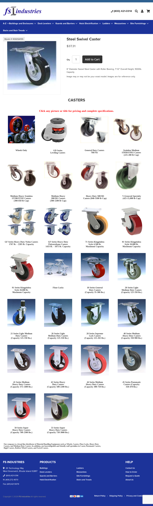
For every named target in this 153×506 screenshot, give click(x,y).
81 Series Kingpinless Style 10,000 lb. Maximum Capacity (131, 244)
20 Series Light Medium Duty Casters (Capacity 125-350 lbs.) (131, 290)
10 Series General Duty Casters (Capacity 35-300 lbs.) (95, 290)
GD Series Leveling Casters (57, 151)
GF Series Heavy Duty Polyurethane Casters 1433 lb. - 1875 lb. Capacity (58, 244)
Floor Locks (58, 288)
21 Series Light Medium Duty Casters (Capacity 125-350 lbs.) (21, 335)
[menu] (76, 27)
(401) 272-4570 (12, 479)
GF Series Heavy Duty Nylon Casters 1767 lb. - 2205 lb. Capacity (21, 243)
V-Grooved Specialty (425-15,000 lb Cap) (131, 197)
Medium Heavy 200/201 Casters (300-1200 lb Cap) (58, 198)
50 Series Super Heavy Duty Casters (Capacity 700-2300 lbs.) (21, 430)
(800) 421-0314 (123, 11)
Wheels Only (21, 150)
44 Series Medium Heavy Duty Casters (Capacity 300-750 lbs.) (94, 384)
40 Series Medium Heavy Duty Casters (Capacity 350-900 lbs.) (131, 335)
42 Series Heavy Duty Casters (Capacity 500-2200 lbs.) (58, 384)
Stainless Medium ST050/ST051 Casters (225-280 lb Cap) (131, 152)
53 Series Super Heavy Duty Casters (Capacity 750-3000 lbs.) (58, 430)
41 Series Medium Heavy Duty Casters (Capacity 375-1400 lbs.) (21, 384)
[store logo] (27, 11)
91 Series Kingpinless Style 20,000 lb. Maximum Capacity (21, 290)
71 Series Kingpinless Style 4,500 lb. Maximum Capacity (94, 244)
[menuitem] (22, 23)
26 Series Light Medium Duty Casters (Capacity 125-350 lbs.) (58, 335)
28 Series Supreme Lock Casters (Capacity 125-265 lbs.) (94, 335)
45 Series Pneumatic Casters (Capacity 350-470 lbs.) (132, 384)
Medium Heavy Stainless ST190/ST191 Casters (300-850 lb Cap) (21, 198)
